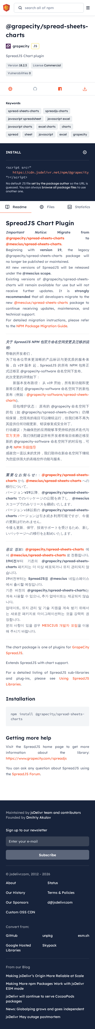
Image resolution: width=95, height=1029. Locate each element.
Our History (15, 892)
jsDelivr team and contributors (55, 812)
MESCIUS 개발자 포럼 (60, 625)
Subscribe (47, 855)
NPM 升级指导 (25, 447)
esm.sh (83, 935)
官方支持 (13, 435)
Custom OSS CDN (20, 912)
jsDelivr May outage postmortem (33, 1017)
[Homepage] (10, 88)
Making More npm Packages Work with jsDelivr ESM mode (45, 986)
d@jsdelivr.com (60, 902)
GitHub (12, 935)
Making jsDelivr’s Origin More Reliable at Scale (45, 976)
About (11, 883)
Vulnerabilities (19, 73)
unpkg (47, 935)
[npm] (60, 88)
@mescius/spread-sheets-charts (41, 302)
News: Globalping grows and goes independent (45, 1009)
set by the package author (50, 183)
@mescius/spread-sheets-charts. (34, 244)
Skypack (49, 945)
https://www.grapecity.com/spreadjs (36, 758)
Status (53, 883)
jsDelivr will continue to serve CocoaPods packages (40, 998)
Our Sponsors (17, 902)
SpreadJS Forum (26, 774)
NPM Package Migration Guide (41, 326)
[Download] (84, 88)
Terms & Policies (61, 892)
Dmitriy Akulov (38, 817)
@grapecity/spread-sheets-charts (35, 238)
